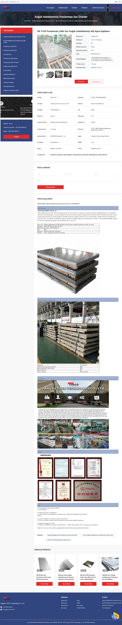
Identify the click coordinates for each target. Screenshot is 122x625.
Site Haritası (80, 605)
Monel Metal (7, 70)
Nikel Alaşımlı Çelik (9, 78)
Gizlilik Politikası (81, 608)
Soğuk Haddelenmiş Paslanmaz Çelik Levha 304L (62, 535)
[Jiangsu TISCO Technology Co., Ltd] (6, 7)
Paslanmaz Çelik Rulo (10, 46)
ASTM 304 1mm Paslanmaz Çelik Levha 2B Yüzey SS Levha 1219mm (43, 577)
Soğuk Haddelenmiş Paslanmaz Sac (43, 21)
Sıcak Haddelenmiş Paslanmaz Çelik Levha (15, 41)
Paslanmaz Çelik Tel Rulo (11, 62)
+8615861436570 (13, 131)
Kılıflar (78, 603)
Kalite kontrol (64, 605)
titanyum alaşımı (9, 82)
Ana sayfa (27, 21)
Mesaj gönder (50, 187)
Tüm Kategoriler (106, 608)
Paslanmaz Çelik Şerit (10, 50)
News (78, 600)
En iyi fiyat (81, 81)
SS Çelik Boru (8, 54)
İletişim (16, 137)
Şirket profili (64, 600)
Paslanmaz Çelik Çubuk (11, 58)
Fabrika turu (64, 603)
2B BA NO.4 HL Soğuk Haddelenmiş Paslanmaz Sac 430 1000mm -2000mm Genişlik (110, 577)
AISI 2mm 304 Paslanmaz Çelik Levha (58, 540)
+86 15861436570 (20, 127)
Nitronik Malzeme (9, 86)
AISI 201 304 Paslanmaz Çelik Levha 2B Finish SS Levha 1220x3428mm (87, 577)
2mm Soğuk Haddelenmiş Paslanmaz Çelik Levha (98, 535)
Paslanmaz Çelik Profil (10, 66)
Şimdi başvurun (96, 81)
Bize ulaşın (64, 608)
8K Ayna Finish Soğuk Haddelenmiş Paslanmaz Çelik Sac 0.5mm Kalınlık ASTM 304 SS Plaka (66, 577)
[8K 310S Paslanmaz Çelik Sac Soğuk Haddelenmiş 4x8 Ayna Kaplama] (54, 51)
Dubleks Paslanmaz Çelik (11, 90)
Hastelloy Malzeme (9, 74)
